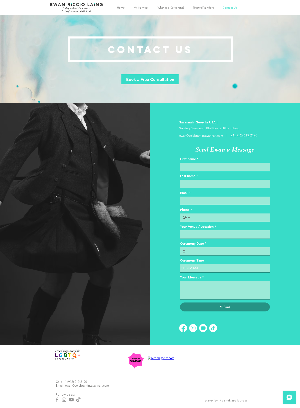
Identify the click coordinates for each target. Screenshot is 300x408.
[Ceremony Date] (184, 251)
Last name (189, 176)
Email (185, 193)
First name (189, 159)
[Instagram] (193, 328)
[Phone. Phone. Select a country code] (186, 217)
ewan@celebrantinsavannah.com (87, 385)
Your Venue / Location (198, 227)
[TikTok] (213, 328)
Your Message (192, 277)
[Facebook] (183, 328)
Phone (186, 210)
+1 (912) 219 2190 (75, 382)
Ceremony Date (193, 243)
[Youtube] (203, 328)
